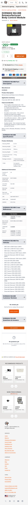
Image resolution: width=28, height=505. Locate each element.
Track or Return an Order (11, 486)
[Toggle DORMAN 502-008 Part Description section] (24, 82)
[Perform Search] (16, 2)
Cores (6, 436)
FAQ (6, 466)
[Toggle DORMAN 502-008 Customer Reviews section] (24, 297)
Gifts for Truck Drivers (10, 452)
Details (21, 65)
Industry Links (8, 446)
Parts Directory (8, 448)
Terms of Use (8, 477)
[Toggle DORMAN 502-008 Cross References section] (24, 208)
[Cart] (26, 2)
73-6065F (12, 226)
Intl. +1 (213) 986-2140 (10, 492)
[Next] (15, 386)
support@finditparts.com (11, 488)
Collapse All (14, 77)
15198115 (12, 218)
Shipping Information (10, 440)
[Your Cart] (26, 2)
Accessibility (8, 481)
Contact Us (7, 470)
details (12, 70)
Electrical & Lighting (8, 6)
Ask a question (14, 328)
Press (6, 468)
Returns (7, 438)
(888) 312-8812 (8, 490)
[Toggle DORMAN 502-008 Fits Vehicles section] (24, 241)
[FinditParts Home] (6, 2)
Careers (7, 464)
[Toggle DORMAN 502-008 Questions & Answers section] (24, 319)
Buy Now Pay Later (9, 450)
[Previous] (12, 386)
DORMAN (4, 90)
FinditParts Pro (8, 444)
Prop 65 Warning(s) (20, 357)
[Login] (19, 2)
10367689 (12, 216)
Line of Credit (8, 442)
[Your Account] (19, 2)
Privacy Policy (8, 479)
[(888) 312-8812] (22, 2)
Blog (6, 462)
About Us (7, 459)
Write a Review (13, 20)
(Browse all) (14, 393)
